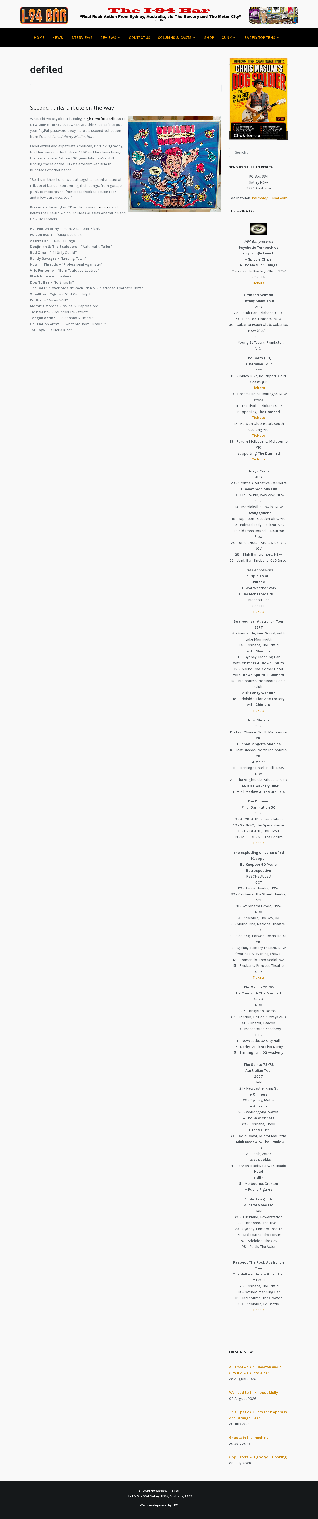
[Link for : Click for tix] (258, 99)
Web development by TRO (159, 1505)
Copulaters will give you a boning (258, 1457)
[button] (110, 37)
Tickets (258, 283)
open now (102, 207)
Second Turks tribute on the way (72, 107)
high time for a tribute (101, 118)
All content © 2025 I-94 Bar (159, 1491)
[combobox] (258, 152)
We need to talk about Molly (253, 1392)
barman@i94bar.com (270, 198)
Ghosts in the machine (248, 1437)
